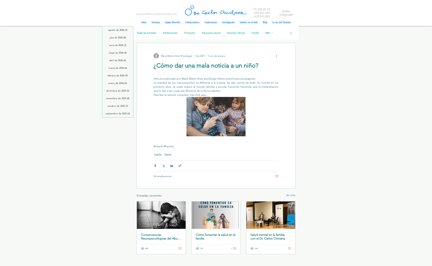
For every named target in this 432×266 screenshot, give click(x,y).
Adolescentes (170, 32)
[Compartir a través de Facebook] (155, 165)
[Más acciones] (276, 56)
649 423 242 (262, 12)
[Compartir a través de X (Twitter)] (163, 165)
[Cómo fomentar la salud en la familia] (216, 215)
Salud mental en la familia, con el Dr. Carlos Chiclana (267, 236)
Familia (255, 32)
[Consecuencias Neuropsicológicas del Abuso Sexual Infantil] (161, 215)
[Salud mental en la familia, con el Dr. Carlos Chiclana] (270, 215)
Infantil (167, 154)
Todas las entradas (146, 32)
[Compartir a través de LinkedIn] (171, 165)
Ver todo (290, 195)
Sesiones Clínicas (236, 32)
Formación (189, 32)
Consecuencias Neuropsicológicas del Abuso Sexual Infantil (161, 236)
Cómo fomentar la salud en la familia (215, 236)
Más (268, 32)
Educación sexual (211, 32)
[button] (291, 32)
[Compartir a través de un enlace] (180, 165)
